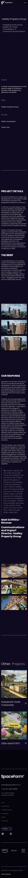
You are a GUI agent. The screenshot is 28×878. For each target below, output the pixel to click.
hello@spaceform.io (10, 785)
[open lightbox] (14, 311)
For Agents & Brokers (6, 810)
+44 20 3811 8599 (9, 789)
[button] (25, 2)
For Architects (4, 813)
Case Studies (4, 821)
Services (3, 817)
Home (2, 802)
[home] (6, 2)
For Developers (5, 806)
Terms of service (6, 874)
